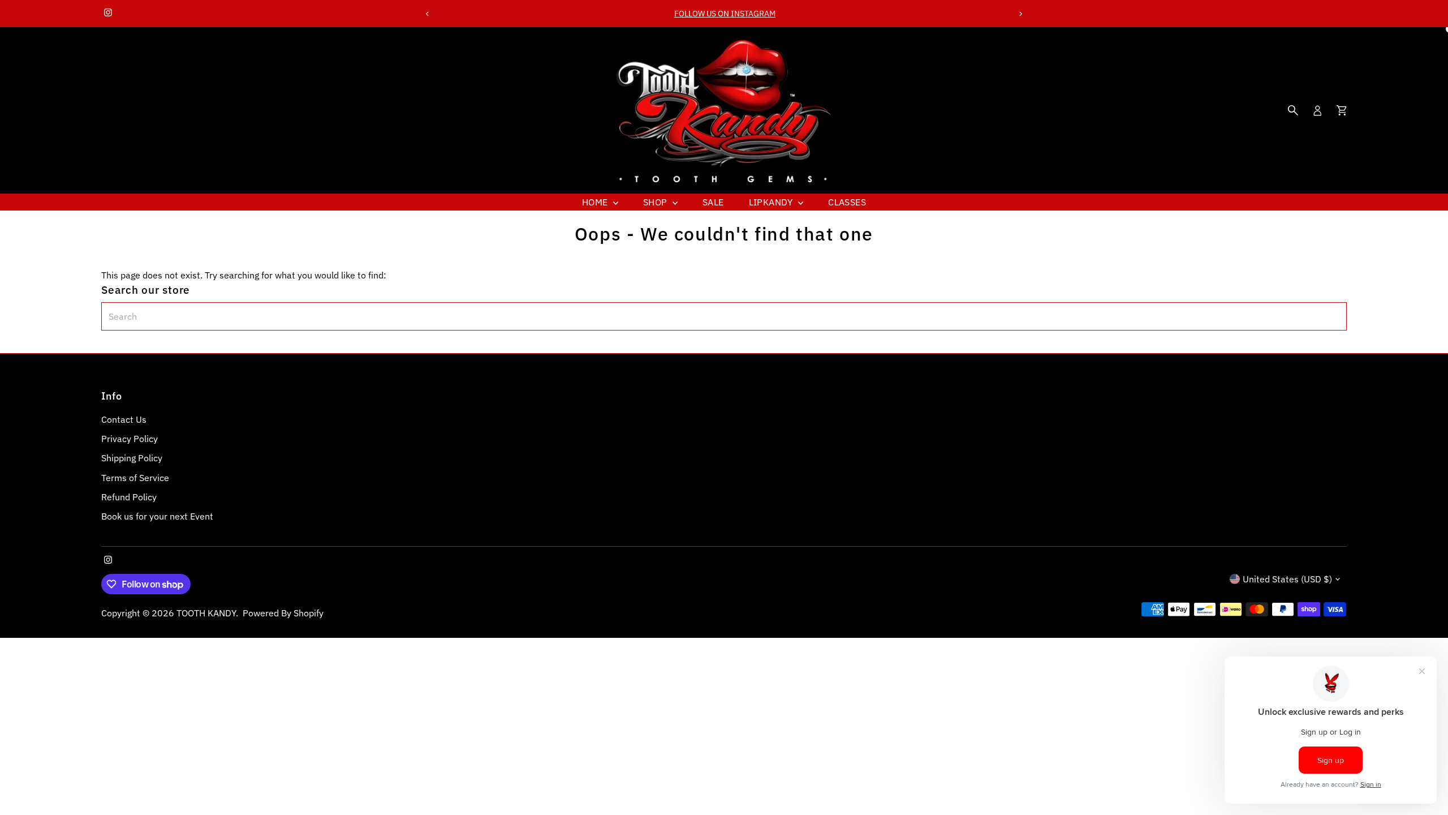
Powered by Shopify (283, 613)
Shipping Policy (131, 458)
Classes (847, 202)
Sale (713, 202)
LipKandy (772, 202)
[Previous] (428, 14)
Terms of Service (135, 477)
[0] (1342, 110)
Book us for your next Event (157, 516)
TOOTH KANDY (206, 613)
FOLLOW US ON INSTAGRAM (723, 13)
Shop (656, 202)
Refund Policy (129, 497)
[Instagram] (108, 13)
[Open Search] (1293, 110)
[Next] (1020, 14)
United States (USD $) (1287, 579)
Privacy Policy (129, 438)
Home (596, 202)
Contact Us (123, 419)
